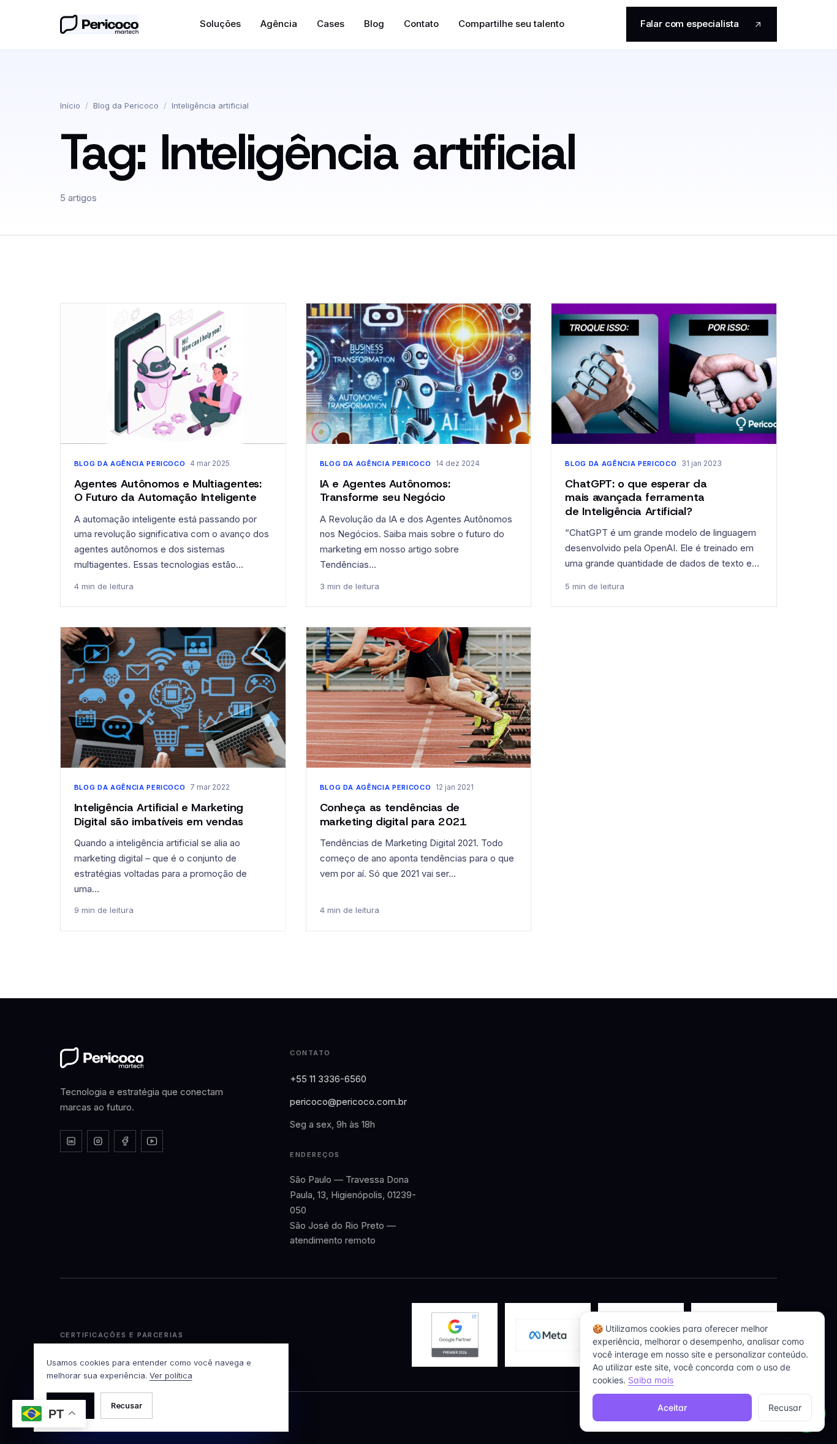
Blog (374, 23)
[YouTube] (152, 1141)
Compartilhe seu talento (511, 23)
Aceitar (672, 1407)
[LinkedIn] (71, 1141)
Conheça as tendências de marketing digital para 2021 (393, 814)
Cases (330, 23)
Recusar (126, 1405)
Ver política (171, 1375)
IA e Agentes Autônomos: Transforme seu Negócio (385, 490)
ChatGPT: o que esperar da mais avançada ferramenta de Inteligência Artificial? (635, 497)
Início (70, 105)
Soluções (220, 23)
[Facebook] (125, 1141)
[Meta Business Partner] (548, 1335)
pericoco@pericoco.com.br (348, 1101)
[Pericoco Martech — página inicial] (102, 1057)
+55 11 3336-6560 (328, 1079)
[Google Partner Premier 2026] (455, 1335)
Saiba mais (650, 1380)
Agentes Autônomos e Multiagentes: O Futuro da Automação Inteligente (168, 490)
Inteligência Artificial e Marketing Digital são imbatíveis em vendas (158, 814)
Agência (278, 23)
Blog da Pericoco (126, 105)
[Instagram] (98, 1141)
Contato (421, 23)
